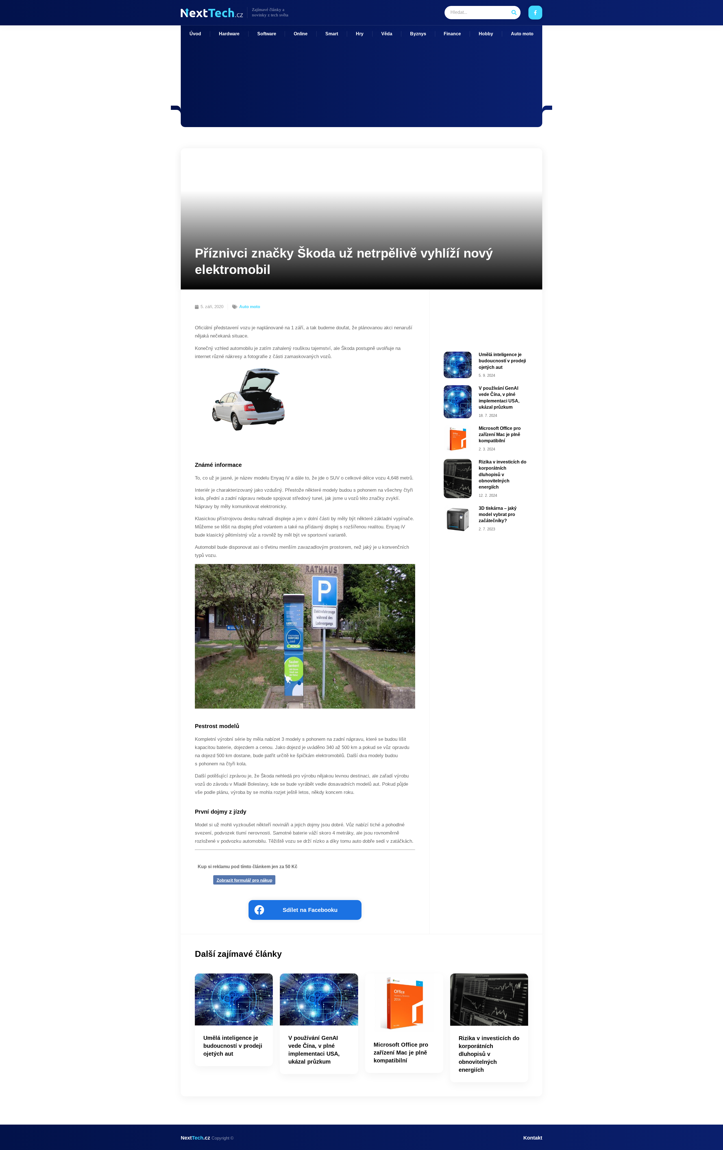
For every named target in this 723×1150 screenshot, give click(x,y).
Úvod (195, 33)
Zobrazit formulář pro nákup (244, 880)
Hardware (229, 33)
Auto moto (522, 33)
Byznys (418, 33)
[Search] (514, 12)
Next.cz (207, 1138)
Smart (331, 33)
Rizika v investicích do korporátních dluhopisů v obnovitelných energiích (502, 474)
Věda (386, 33)
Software (266, 33)
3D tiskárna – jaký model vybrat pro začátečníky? (498, 514)
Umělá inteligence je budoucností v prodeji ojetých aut (502, 361)
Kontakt (532, 1138)
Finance (452, 33)
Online (301, 33)
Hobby (486, 33)
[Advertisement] (361, 79)
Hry (359, 33)
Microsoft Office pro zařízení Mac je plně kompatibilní (500, 434)
